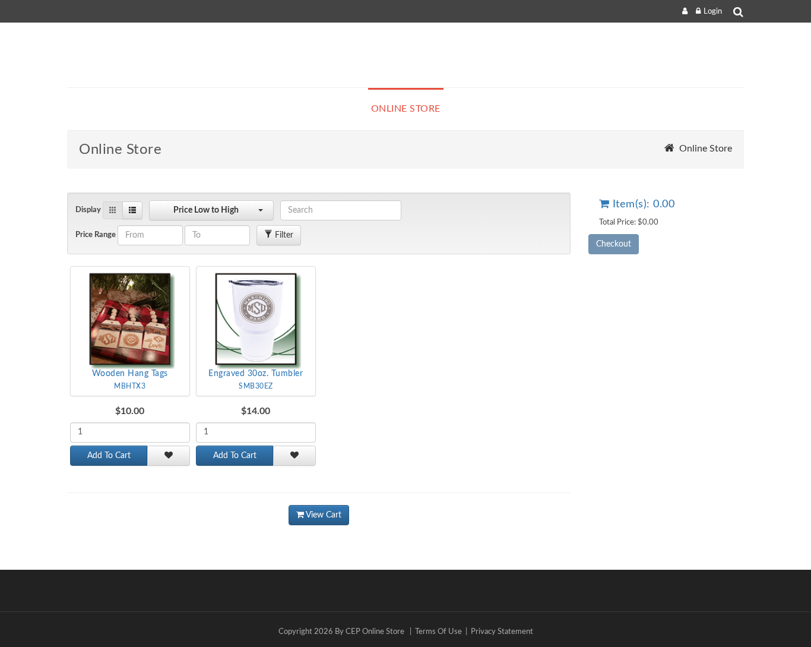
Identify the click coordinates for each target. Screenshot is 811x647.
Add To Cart (109, 456)
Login (713, 11)
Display (88, 210)
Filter (283, 235)
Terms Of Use (438, 632)
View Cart (322, 515)
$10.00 (129, 411)
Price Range (95, 235)
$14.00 (255, 411)
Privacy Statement (502, 632)
